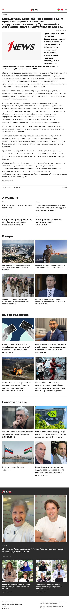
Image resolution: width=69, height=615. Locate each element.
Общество (5, 216)
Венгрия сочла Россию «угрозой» (13, 468)
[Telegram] (19, 187)
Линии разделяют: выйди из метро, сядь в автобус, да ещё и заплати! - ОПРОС (16, 587)
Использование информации (12, 604)
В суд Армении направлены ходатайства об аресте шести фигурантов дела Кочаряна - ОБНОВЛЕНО (49, 471)
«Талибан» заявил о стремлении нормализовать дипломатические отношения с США (15, 301)
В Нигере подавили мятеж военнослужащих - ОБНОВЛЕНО (48, 222)
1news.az (47, 603)
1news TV (4, 545)
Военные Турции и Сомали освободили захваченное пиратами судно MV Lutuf (50, 266)
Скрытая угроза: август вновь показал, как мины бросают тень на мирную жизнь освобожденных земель (16, 386)
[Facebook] (12, 187)
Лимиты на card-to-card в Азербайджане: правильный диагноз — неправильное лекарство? (16, 348)
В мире (4, 14)
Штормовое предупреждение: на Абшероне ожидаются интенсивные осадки (17, 222)
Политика (5, 201)
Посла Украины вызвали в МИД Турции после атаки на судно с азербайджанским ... (51, 207)
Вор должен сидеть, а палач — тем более (17, 206)
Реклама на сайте (8, 602)
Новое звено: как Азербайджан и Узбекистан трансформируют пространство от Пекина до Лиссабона (50, 348)
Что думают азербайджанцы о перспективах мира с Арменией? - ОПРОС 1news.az (49, 587)
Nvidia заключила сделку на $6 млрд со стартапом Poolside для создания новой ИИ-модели (50, 434)
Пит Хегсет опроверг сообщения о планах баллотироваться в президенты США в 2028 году (50, 301)
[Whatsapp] (17, 187)
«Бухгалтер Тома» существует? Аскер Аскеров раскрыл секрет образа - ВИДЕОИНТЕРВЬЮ (33, 550)
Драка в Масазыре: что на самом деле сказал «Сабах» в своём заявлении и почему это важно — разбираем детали (50, 386)
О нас (4, 606)
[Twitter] (14, 187)
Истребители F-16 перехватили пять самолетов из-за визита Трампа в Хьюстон (16, 268)
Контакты (5, 608)
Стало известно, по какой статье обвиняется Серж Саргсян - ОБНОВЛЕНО (18, 434)
